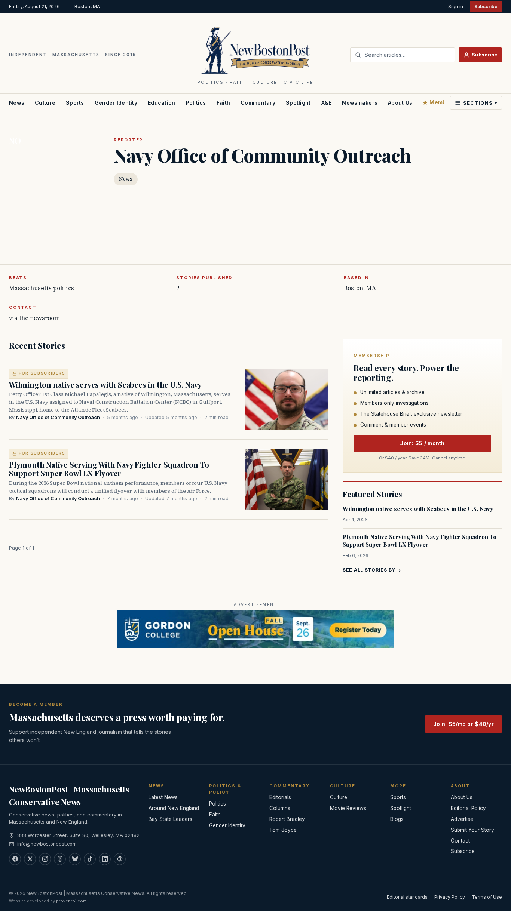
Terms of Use (487, 897)
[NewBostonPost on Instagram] (45, 859)
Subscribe (486, 6)
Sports (75, 102)
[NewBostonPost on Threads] (60, 859)
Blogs (397, 819)
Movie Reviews (348, 808)
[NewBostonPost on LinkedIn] (105, 859)
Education (161, 102)
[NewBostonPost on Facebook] (15, 859)
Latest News (163, 797)
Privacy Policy (449, 897)
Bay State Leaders (170, 819)
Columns (279, 808)
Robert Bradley (287, 819)
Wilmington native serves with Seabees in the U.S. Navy (105, 384)
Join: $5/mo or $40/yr (463, 724)
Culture (45, 102)
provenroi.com (71, 901)
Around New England (174, 808)
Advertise (462, 819)
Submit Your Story (472, 830)
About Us (400, 102)
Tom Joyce (283, 830)
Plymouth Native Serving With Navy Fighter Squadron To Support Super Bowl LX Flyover (109, 468)
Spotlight (298, 102)
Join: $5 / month (422, 443)
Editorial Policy (468, 808)
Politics (196, 102)
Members (442, 102)
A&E (326, 102)
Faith (223, 102)
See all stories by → (372, 570)
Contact (460, 841)
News (16, 102)
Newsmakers (359, 102)
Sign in (455, 6)
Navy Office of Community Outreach (58, 417)
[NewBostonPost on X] (30, 859)
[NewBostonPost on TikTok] (90, 859)
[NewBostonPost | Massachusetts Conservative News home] (256, 50)
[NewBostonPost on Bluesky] (75, 859)
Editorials (280, 797)
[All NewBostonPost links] (120, 859)
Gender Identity (116, 102)
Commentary (258, 102)
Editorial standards (407, 897)
